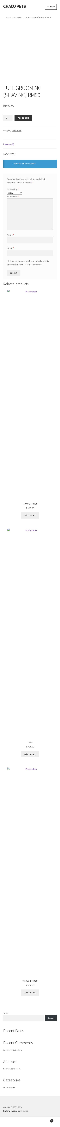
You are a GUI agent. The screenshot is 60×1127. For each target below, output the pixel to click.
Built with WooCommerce (15, 1110)
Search (6, 1013)
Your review (13, 196)
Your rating (13, 189)
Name (10, 234)
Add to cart (23, 117)
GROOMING (17, 17)
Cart (46, 1120)
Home (8, 17)
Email (10, 247)
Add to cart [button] (30, 515)
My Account (10, 1122)
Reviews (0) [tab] (8, 144)
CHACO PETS (14, 6)
